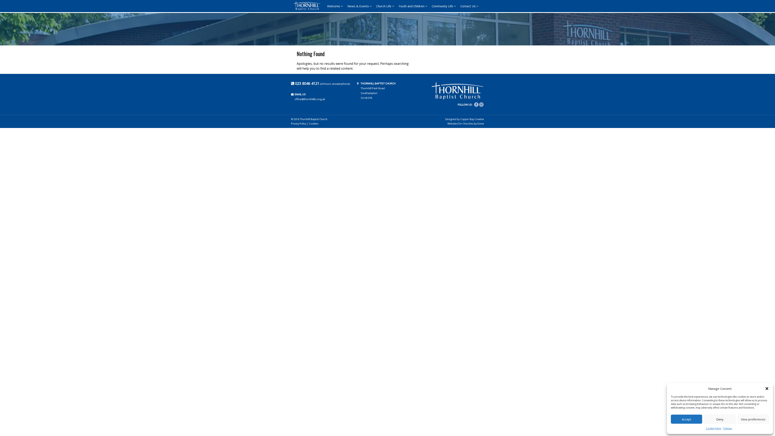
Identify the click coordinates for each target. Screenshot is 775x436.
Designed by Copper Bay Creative (464, 119)
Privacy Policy (298, 123)
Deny (720, 419)
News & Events (358, 6)
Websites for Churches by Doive (465, 123)
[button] (767, 389)
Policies (727, 428)
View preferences (753, 419)
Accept (686, 419)
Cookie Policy (713, 428)
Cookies (313, 123)
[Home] (308, 6)
